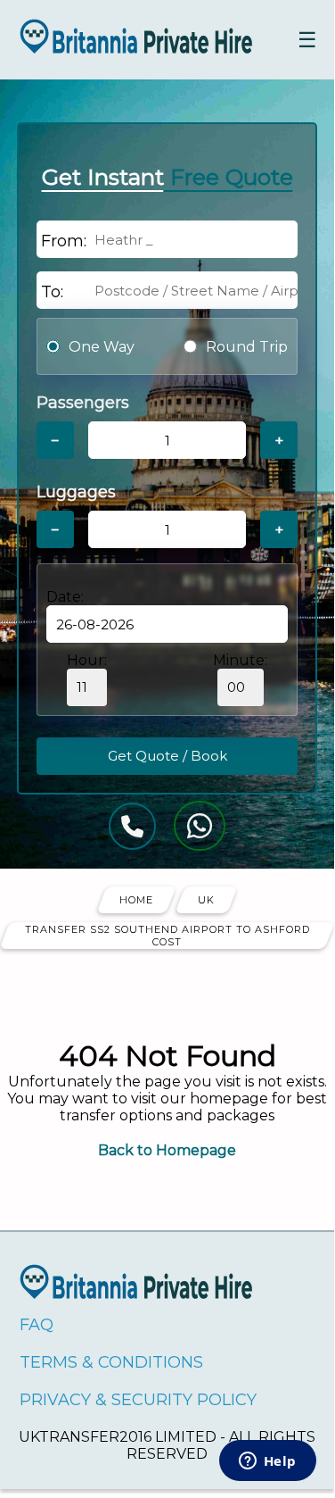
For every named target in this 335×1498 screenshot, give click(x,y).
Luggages (76, 492)
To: (52, 292)
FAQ (36, 1325)
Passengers (83, 402)
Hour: (87, 660)
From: (63, 241)
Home (136, 900)
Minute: (240, 660)
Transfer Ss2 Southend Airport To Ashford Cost (167, 935)
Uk (206, 900)
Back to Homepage (167, 1150)
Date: (65, 596)
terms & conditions (111, 1362)
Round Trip (247, 346)
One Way (102, 346)
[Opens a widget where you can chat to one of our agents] (267, 1462)
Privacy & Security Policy (138, 1400)
